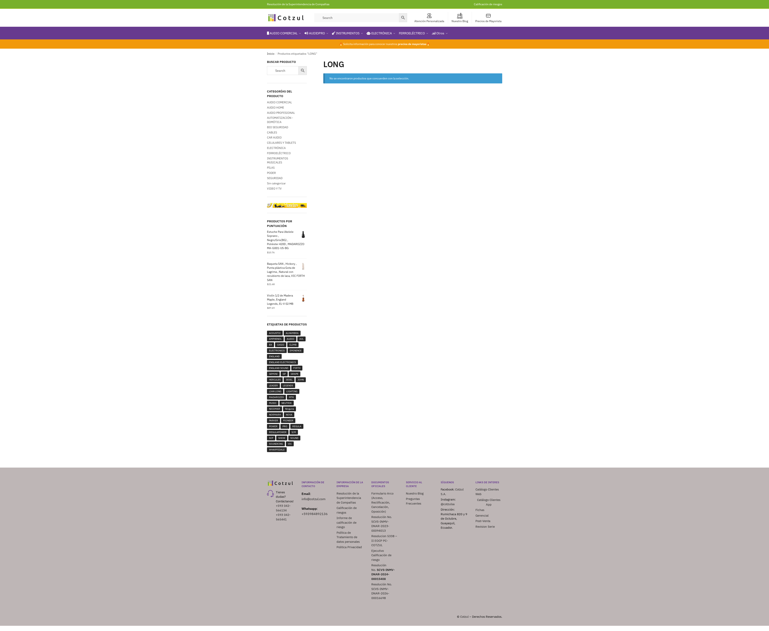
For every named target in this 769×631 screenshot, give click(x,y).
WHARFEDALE (277, 449)
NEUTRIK (286, 402)
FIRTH (296, 367)
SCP (271, 437)
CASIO (280, 344)
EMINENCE (296, 350)
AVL (301, 338)
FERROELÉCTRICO (279, 153)
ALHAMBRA (292, 332)
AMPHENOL (275, 338)
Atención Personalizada (429, 21)
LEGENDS (288, 385)
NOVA (289, 414)
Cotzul (464, 617)
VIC (290, 443)
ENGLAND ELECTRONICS (282, 362)
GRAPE (294, 373)
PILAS (271, 167)
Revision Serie (485, 526)
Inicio (270, 53)
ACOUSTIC (275, 332)
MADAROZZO (276, 397)
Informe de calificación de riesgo (346, 522)
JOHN (301, 379)
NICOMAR (274, 408)
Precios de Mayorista (488, 21)
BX (270, 344)
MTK (291, 397)
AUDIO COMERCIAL (279, 102)
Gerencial (482, 515)
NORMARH (275, 414)
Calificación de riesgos (488, 4)
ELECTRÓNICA (276, 148)
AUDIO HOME (275, 107)
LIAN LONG (275, 391)
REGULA (296, 426)
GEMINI (273, 373)
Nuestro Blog (460, 21)
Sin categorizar (276, 183)
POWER (273, 426)
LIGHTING (291, 391)
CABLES (272, 132)
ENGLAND (274, 356)
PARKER (273, 420)
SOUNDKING (276, 443)
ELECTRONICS (277, 350)
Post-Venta (482, 521)
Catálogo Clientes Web (487, 491)
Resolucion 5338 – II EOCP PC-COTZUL (384, 540)
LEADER (273, 385)
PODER (271, 173)
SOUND (294, 437)
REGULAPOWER (277, 432)
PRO (284, 426)
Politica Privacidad (350, 547)
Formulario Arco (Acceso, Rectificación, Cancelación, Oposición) (382, 502)
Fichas (479, 510)
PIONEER (288, 420)
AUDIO (290, 338)
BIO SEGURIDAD (277, 127)
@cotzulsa (448, 504)
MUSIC (272, 402)
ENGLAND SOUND (278, 367)
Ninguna (289, 408)
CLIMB (293, 344)
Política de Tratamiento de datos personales (348, 537)
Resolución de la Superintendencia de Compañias (298, 4)
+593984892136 (315, 514)
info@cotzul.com (313, 499)
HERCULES (275, 379)
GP (284, 373)
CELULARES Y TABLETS (281, 143)
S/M (294, 432)
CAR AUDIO (274, 137)
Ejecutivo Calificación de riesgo (381, 555)
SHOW (281, 437)
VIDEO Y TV (274, 188)
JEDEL (289, 379)
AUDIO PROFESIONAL (281, 113)
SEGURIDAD (274, 178)
